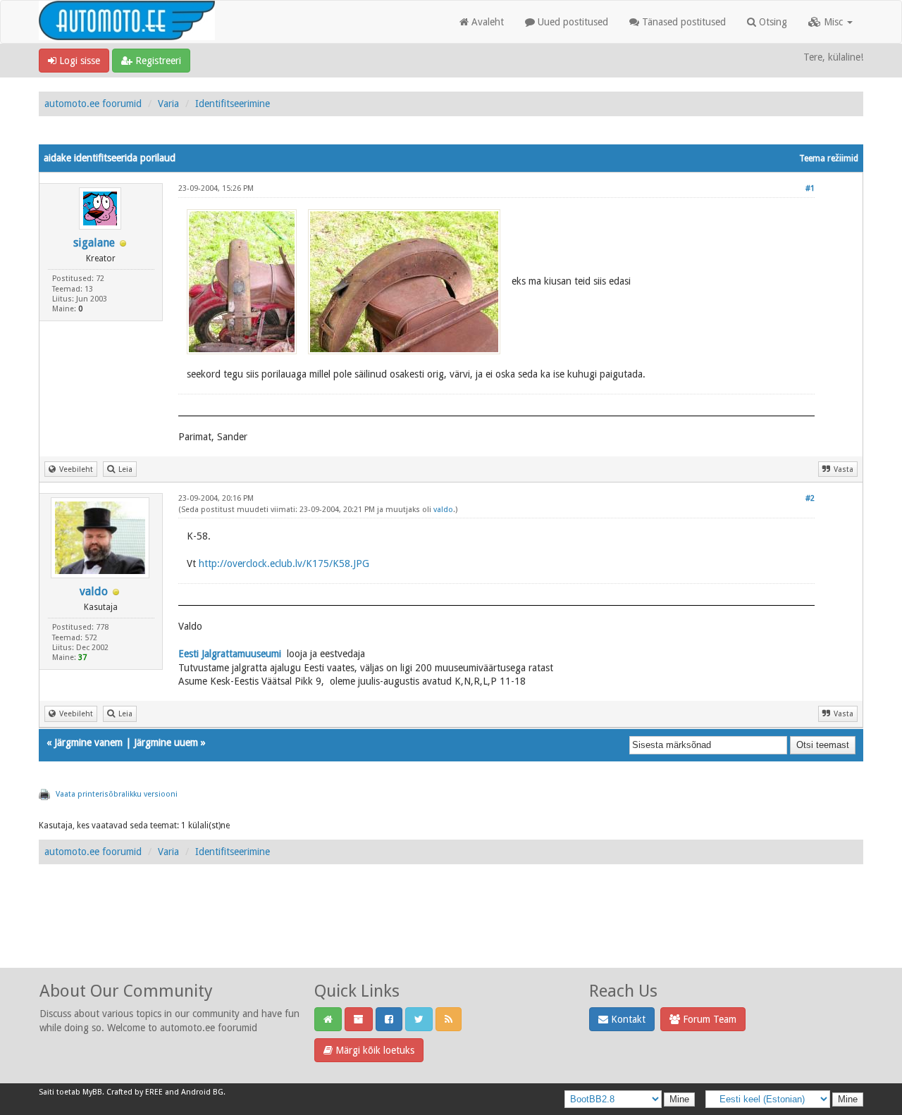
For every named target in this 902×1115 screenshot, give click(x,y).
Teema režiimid (828, 158)
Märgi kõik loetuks (373, 1050)
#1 (810, 188)
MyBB (92, 1092)
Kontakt (626, 1019)
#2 (810, 498)
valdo (94, 591)
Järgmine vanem (88, 742)
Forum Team (708, 1019)
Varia (168, 103)
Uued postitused (571, 21)
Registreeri (156, 60)
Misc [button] (833, 21)
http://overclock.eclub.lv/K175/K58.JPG (284, 563)
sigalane (94, 242)
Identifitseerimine (232, 103)
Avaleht (486, 21)
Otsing (771, 21)
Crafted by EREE (134, 1092)
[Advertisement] (451, 931)
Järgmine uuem (166, 742)
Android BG (202, 1092)
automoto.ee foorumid (93, 103)
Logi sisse (78, 60)
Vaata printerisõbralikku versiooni (117, 794)
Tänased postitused (682, 21)
